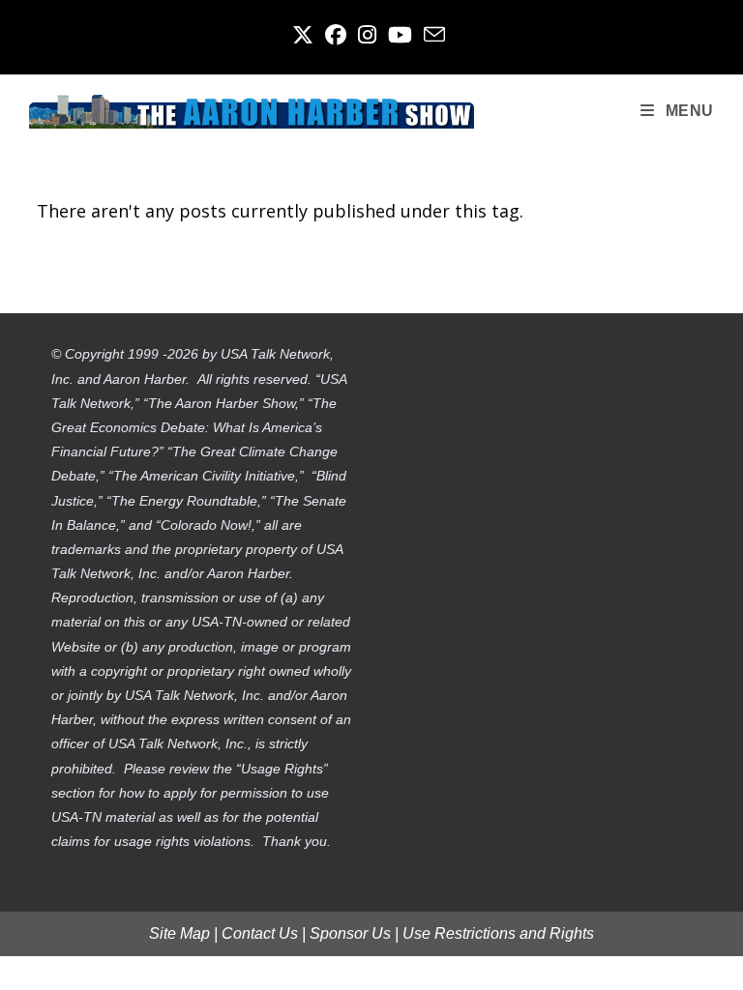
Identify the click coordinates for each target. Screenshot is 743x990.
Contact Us (260, 933)
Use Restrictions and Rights (498, 933)
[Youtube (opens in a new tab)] (400, 34)
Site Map (179, 933)
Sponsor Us (350, 933)
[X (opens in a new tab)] (305, 34)
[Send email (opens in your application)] (434, 34)
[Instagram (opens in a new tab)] (367, 34)
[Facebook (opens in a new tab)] (335, 34)
